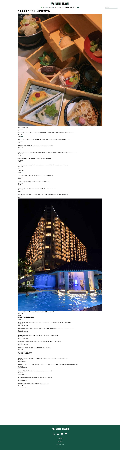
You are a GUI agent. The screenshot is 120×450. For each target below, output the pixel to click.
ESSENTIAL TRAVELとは (60, 437)
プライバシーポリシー (60, 444)
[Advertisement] (60, 406)
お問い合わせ (60, 441)
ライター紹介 (60, 440)
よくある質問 (60, 438)
